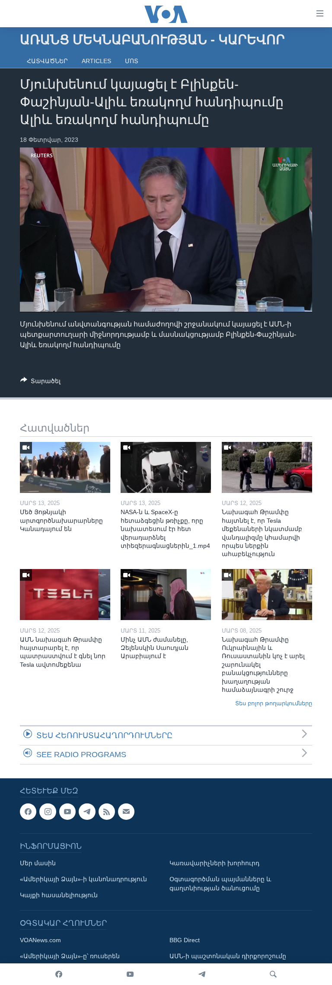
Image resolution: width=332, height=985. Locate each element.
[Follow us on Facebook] (28, 811)
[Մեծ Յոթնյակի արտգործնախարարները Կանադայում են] (65, 467)
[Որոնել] (273, 974)
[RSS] (107, 811)
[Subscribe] (126, 811)
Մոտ (131, 61)
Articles (96, 61)
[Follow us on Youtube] (67, 811)
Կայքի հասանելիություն (59, 895)
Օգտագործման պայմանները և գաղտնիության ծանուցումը (220, 884)
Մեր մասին (38, 863)
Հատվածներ (47, 61)
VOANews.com (40, 940)
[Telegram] (202, 974)
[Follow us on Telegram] (87, 811)
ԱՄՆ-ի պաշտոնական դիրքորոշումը (227, 956)
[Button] (40, 382)
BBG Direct (184, 940)
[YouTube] (130, 974)
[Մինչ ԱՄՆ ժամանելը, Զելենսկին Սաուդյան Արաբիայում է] (166, 594)
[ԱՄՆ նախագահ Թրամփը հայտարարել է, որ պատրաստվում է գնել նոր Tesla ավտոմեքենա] (65, 594)
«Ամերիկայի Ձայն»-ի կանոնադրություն (83, 879)
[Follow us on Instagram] (47, 811)
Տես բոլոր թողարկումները (273, 703)
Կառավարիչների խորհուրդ (214, 863)
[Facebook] (59, 974)
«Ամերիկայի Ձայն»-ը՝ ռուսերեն (70, 956)
